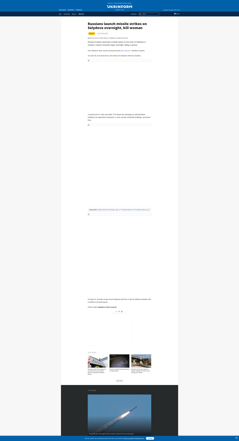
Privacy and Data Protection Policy (134, 438)
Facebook (127, 51)
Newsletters (71, 10)
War (60, 14)
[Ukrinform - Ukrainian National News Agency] (119, 7)
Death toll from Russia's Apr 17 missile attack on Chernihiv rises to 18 (123, 210)
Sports (74, 14)
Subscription (62, 10)
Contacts (133, 14)
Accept (150, 438)
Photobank (79, 10)
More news (119, 380)
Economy (67, 14)
